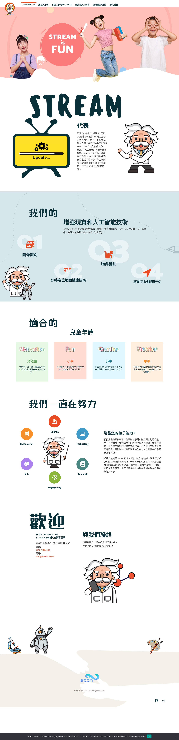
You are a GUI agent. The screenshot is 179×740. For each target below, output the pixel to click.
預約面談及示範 (82, 4)
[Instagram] (163, 700)
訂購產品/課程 (99, 4)
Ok (149, 736)
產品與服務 (43, 4)
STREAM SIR (29, 4)
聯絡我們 (114, 4)
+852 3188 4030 (43, 550)
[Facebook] (156, 700)
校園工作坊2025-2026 (62, 4)
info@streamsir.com (45, 557)
